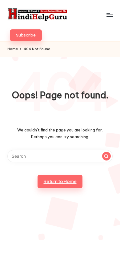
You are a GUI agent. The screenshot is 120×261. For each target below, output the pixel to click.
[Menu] (109, 14)
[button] (26, 35)
